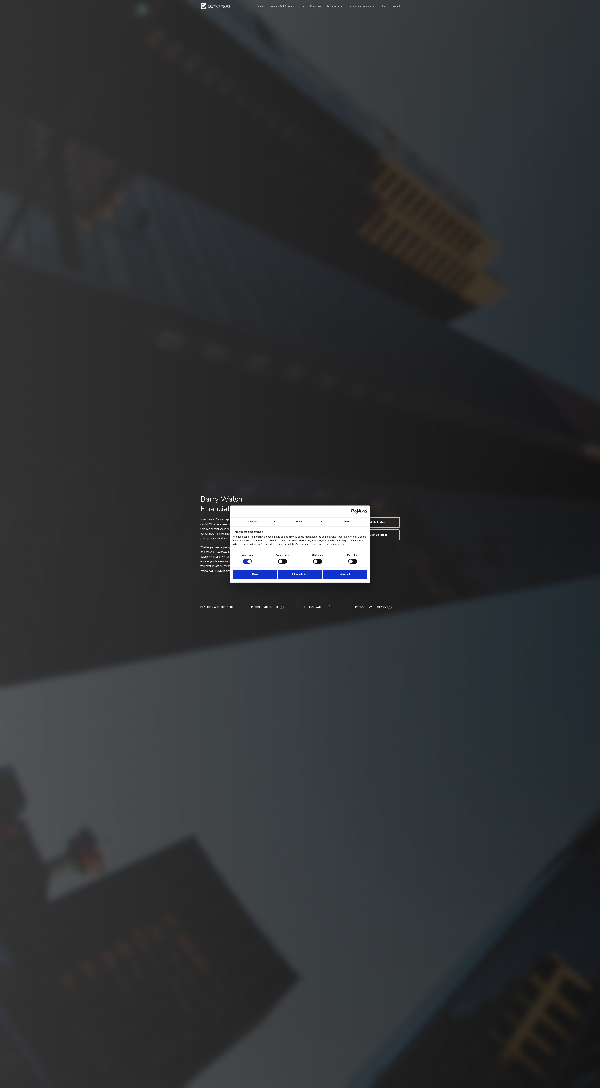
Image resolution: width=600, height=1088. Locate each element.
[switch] (282, 561)
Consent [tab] (253, 521)
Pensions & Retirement (217, 607)
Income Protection (311, 6)
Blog (383, 6)
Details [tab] (300, 521)
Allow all (345, 574)
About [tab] (346, 521)
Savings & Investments (369, 607)
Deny (255, 574)
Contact (396, 6)
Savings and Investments (362, 6)
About (260, 6)
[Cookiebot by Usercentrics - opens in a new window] (353, 511)
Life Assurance (334, 6)
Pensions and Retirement (283, 6)
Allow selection (300, 574)
